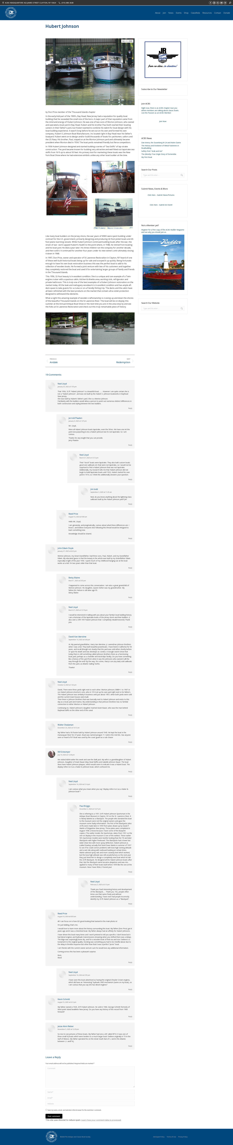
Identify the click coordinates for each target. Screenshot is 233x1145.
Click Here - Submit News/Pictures (161, 195)
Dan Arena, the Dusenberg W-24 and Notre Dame (161, 142)
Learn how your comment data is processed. (101, 1120)
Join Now (162, 121)
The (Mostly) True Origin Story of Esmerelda (158, 154)
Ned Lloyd (62, 383)
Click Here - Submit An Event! (161, 205)
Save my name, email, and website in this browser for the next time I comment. (74, 1110)
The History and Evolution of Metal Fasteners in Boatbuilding (160, 146)
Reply (130, 408)
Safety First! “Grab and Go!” (152, 151)
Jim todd (94, 489)
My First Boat (146, 157)
